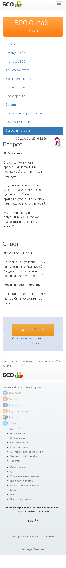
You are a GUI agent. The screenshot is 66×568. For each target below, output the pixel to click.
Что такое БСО (15, 61)
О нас (13, 489)
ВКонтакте (15, 392)
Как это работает (17, 70)
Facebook (15, 404)
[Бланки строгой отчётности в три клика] (12, 4)
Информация (18, 437)
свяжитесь (24, 338)
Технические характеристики (25, 113)
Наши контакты (19, 433)
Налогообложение (18, 79)
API (12, 471)
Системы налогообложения (26, 451)
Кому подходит (19, 447)
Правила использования (24, 485)
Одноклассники (18, 411)
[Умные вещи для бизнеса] (12, 375)
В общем (12, 44)
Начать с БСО (33, 330)
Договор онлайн (17, 96)
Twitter (13, 423)
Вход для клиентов (21, 480)
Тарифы (15, 460)
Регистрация (17, 467)
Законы (11, 104)
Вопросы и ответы (18, 130)
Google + (14, 398)
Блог (13, 494)
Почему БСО (16, 53)
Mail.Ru (13, 417)
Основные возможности (24, 476)
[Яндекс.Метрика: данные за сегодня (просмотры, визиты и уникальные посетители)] (33, 549)
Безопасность (15, 87)
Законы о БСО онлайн (23, 456)
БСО (15, 428)
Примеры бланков (18, 122)
